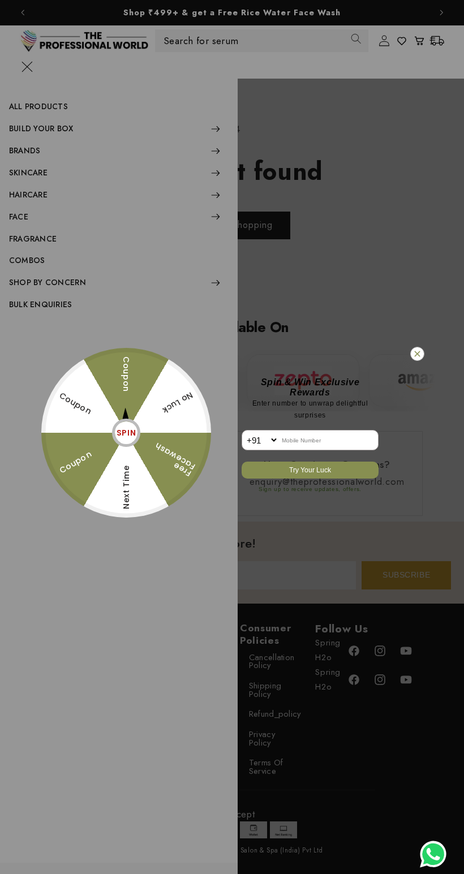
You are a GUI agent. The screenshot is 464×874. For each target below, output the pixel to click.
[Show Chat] (436, 854)
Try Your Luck (310, 470)
